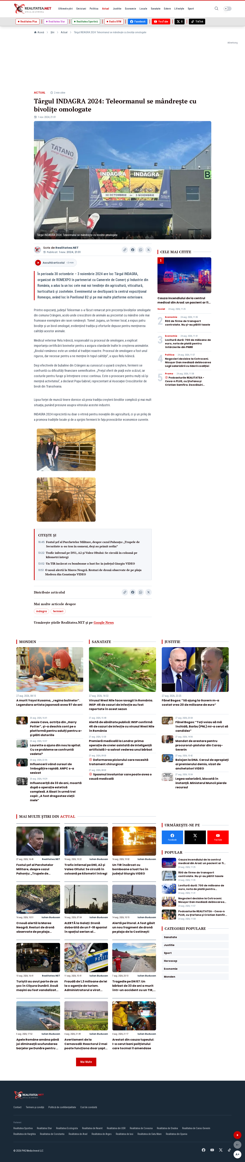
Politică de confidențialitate (62, 1107)
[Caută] (216, 9)
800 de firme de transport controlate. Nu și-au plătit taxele (187, 322)
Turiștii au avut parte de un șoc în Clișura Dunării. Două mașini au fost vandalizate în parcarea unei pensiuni (37, 987)
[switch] (228, 8)
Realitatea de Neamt (92, 1128)
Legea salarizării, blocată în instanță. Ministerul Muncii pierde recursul (201, 783)
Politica (169, 354)
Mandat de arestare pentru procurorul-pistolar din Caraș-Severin (199, 745)
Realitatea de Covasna (141, 1128)
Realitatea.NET (67, 248)
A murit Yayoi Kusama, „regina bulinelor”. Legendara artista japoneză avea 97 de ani (49, 702)
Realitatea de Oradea (167, 1128)
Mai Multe (86, 1062)
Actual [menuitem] (105, 8)
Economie (171, 317)
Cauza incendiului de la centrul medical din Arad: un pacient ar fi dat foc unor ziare (182, 302)
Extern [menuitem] (167, 8)
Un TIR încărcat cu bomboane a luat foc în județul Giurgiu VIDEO (90, 563)
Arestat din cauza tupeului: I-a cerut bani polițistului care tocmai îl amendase (133, 1044)
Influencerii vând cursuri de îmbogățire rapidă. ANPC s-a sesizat (52, 768)
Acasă (40, 32)
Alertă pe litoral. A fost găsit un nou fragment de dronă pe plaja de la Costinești (133, 927)
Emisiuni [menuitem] (81, 8)
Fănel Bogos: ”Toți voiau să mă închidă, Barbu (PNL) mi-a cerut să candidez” (201, 726)
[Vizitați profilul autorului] (37, 249)
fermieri (58, 611)
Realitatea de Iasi (124, 1134)
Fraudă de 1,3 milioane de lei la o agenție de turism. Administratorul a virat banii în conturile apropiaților (85, 990)
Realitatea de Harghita (24, 1134)
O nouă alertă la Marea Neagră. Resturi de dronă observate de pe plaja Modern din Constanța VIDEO (93, 572)
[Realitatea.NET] (33, 8)
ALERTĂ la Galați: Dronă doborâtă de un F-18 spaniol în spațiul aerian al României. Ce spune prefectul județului (85, 931)
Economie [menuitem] (130, 8)
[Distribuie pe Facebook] (132, 250)
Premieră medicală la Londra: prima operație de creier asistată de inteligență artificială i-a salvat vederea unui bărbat (120, 745)
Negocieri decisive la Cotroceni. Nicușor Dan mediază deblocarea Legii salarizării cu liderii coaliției (188, 362)
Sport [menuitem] (191, 8)
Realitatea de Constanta (52, 1134)
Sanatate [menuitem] (156, 8)
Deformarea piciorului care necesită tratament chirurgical (118, 762)
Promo (169, 373)
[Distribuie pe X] (148, 250)
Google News (104, 622)
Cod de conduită (88, 1107)
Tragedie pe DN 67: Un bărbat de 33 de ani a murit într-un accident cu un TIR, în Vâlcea (133, 987)
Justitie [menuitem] (117, 8)
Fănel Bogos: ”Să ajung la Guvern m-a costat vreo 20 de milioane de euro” (190, 702)
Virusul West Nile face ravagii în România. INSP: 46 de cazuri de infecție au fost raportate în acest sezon (121, 704)
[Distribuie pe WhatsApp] (140, 250)
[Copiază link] (125, 250)
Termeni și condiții (35, 1107)
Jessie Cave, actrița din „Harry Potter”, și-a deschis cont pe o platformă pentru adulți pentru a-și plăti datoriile (56, 728)
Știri (52, 32)
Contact (17, 1107)
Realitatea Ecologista (67, 1128)
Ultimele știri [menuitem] (65, 8)
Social (161, 309)
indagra (41, 611)
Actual (64, 32)
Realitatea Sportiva (23, 1128)
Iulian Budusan (98, 859)
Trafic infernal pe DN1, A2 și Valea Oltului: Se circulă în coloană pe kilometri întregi (91, 555)
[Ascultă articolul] (237, 1135)
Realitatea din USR (116, 1128)
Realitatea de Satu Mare (150, 1134)
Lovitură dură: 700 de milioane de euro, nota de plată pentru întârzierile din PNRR (188, 343)
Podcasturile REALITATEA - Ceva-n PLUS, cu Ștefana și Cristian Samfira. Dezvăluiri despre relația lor (184, 383)
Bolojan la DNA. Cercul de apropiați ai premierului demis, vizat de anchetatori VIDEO (202, 764)
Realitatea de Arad (78, 1134)
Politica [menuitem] (94, 8)
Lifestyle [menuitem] (179, 8)
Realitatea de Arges (102, 1134)
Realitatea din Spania (176, 1134)
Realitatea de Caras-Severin (196, 1128)
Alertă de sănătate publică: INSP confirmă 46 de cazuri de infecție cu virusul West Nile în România (121, 726)
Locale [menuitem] (143, 8)
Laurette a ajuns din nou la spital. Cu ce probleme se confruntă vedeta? (55, 749)
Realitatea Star (44, 1128)
